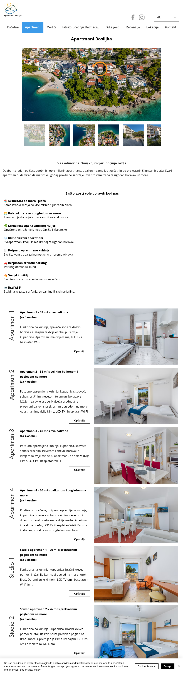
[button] (12, 330)
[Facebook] (133, 17)
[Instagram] (141, 17)
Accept (167, 666)
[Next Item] (154, 84)
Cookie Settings (146, 666)
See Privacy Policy (30, 669)
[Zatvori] (179, 666)
